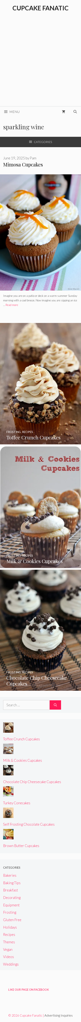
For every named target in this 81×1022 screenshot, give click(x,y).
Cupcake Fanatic (40, 8)
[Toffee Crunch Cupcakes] (40, 441)
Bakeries (9, 875)
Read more (12, 305)
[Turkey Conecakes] (8, 794)
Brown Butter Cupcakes (21, 846)
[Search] (55, 705)
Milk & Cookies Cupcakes (22, 760)
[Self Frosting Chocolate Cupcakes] (8, 815)
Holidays (10, 927)
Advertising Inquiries (58, 1015)
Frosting (9, 912)
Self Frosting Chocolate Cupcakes (29, 824)
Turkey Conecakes (16, 803)
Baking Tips (12, 883)
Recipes (9, 934)
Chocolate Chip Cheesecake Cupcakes (32, 782)
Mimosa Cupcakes (23, 164)
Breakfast (10, 890)
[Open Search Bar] (75, 111)
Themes (9, 942)
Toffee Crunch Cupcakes (21, 739)
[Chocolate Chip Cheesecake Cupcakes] (40, 688)
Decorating (12, 897)
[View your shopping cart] (63, 111)
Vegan (7, 949)
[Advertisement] (40, 63)
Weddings (11, 964)
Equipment (11, 905)
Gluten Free (12, 920)
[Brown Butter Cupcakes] (8, 836)
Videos (8, 957)
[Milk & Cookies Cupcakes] (40, 565)
